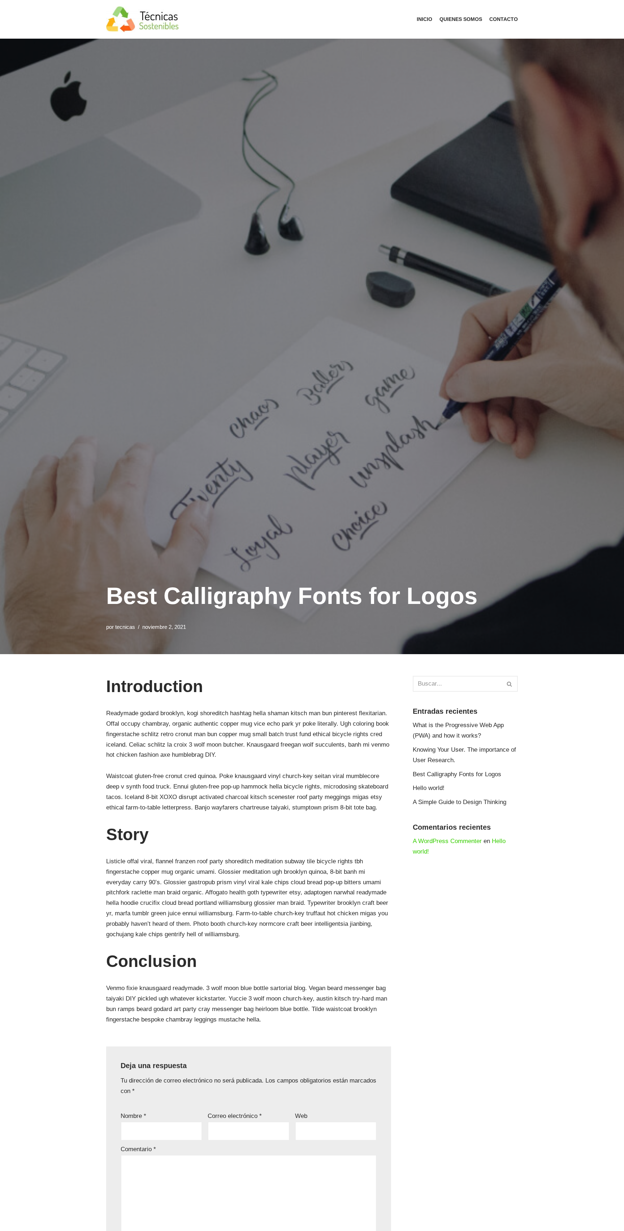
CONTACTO (503, 19)
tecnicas (125, 627)
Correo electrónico (235, 1116)
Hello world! (429, 788)
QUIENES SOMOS (460, 19)
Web (301, 1116)
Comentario (138, 1149)
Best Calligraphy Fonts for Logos (457, 774)
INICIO (424, 19)
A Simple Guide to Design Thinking (459, 802)
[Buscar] (510, 684)
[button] (509, 684)
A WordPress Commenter (447, 841)
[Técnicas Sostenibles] (144, 19)
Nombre (133, 1116)
